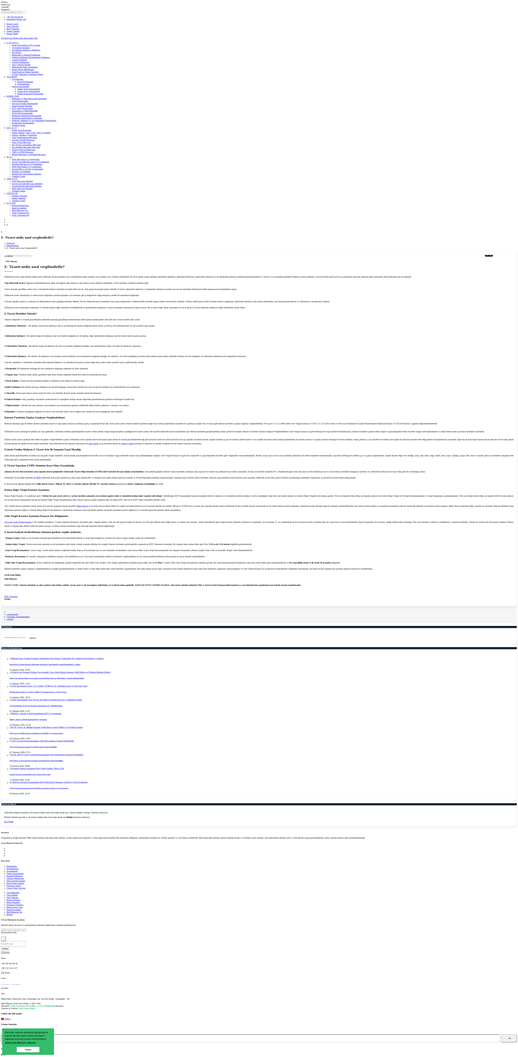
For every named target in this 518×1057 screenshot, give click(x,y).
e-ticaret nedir (12, 614)
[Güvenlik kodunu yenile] (3, 938)
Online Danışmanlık (20, 86)
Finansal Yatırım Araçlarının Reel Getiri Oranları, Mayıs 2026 (30, 774)
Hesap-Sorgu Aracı (14, 907)
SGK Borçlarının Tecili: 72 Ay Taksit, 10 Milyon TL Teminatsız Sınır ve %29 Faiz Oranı (38, 692)
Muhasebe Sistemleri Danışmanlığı (26, 116)
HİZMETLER (12, 96)
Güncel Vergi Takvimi (15, 888)
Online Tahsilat (12, 31)
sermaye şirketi (127, 443)
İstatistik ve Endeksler (21, 171)
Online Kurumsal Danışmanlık (30, 94)
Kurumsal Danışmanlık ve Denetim (27, 118)
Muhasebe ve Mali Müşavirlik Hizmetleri (29, 99)
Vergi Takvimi (12, 26)
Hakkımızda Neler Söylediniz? (25, 67)
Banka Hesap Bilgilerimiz (23, 69)
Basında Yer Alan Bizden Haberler (26, 174)
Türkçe (7, 1019)
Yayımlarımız (17, 79)
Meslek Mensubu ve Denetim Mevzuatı (28, 154)
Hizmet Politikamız (14, 876)
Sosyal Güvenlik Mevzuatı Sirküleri (27, 184)
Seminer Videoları (19, 196)
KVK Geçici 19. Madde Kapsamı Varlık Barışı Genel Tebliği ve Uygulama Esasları (36, 733)
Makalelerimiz (12, 245)
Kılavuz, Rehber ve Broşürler (24, 135)
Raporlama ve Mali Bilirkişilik (25, 111)
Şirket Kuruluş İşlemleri (22, 106)
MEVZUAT (11, 128)
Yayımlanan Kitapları (21, 48)
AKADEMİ (11, 77)
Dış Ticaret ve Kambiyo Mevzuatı (26, 145)
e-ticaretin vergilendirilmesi (18, 617)
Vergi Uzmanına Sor (20, 213)
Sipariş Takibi (12, 34)
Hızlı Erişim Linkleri (15, 883)
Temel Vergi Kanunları (21, 130)
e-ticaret (10, 619)
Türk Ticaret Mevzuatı (21, 142)
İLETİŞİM (11, 203)
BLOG (9, 157)
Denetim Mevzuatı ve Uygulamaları (27, 164)
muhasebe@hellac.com (16, 19)
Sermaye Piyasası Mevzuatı (23, 150)
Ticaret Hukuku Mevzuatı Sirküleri (27, 186)
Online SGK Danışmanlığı (28, 91)
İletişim (9, 914)
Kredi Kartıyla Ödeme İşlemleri (25, 72)
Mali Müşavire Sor (20, 210)
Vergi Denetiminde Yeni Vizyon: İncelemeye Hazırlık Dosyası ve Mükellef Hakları (36, 706)
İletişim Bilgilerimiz (20, 205)
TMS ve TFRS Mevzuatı (22, 152)
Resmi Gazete (12, 24)
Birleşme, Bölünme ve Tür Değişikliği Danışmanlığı (34, 120)
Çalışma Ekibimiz (19, 60)
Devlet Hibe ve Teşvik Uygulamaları (27, 169)
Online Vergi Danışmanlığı (28, 89)
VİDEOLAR (12, 193)
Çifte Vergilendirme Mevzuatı (24, 137)
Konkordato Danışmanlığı (23, 123)
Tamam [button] (28, 1049)
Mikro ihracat (82, 506)
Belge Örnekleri (13, 902)
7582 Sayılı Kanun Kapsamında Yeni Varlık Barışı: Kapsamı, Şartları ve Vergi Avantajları (39, 788)
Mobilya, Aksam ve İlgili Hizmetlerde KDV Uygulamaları (28, 719)
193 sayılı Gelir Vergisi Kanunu (18, 522)
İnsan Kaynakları (19, 208)
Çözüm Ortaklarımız (20, 62)
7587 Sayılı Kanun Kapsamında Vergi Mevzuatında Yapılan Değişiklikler (33, 747)
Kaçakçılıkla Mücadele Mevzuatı (26, 147)
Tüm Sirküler (12, 895)
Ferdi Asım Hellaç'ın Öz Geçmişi (26, 45)
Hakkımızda (11, 866)
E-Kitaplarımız (23, 84)
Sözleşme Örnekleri (14, 905)
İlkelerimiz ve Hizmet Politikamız (26, 55)
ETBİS (37, 478)
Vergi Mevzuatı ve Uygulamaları (26, 159)
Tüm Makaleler (13, 893)
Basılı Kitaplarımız (25, 82)
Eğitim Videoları (19, 198)
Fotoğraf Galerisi (13, 886)
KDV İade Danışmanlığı (22, 108)
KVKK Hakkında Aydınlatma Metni (27, 74)
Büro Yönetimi (12, 29)
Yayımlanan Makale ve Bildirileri (26, 50)
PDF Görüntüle (11, 596)
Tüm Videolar (12, 897)
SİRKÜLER (11, 179)
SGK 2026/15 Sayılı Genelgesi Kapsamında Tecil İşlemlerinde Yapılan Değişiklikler (36, 761)
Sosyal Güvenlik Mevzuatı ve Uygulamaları (30, 162)
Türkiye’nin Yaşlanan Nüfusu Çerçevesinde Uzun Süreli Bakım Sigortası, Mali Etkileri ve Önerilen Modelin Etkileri (47, 678)
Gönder (5, 949)
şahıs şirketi (93, 443)
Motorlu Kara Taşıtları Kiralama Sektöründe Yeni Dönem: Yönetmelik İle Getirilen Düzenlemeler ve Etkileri (45, 664)
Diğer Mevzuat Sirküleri (22, 188)
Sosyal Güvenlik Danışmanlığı (25, 103)
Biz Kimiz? (17, 52)
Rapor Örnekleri (13, 900)
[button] (20, 1043)
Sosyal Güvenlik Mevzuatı (23, 140)
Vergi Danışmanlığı (20, 101)
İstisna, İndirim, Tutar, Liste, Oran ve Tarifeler (31, 133)
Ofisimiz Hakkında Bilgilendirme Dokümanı (31, 57)
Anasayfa (10, 243)
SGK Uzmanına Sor (20, 215)
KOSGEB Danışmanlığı (22, 113)
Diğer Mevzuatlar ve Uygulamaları (27, 167)
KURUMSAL (12, 43)
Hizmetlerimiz (12, 869)
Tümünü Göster (18, 125)
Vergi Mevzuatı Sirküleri (22, 181)
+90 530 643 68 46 (14, 17)
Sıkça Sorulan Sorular (21, 65)
